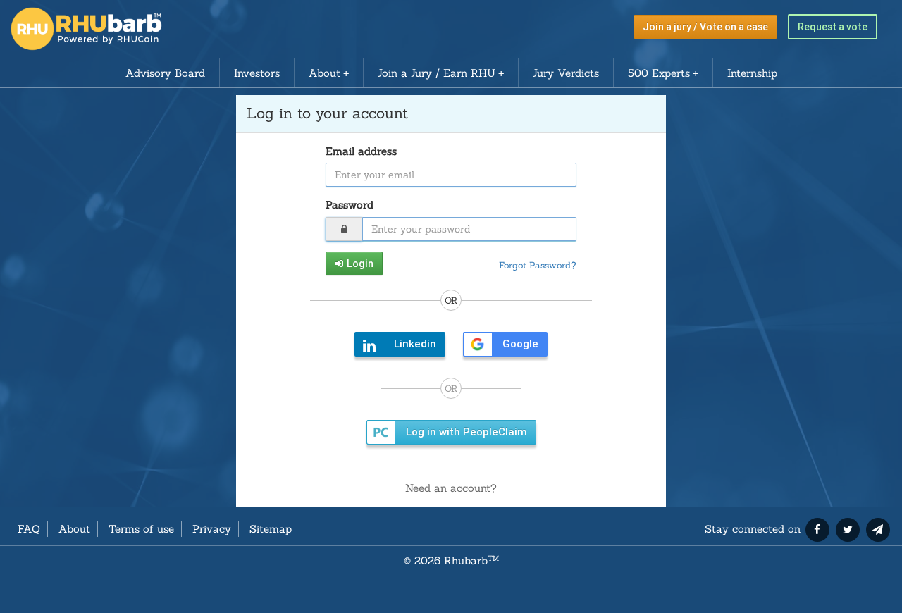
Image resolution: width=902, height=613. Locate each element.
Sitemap (270, 528)
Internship (752, 73)
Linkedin (415, 344)
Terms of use (141, 528)
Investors (257, 73)
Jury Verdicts (566, 73)
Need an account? (451, 488)
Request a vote (832, 26)
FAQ (29, 528)
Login (360, 263)
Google (520, 344)
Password (349, 204)
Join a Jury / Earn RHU (436, 73)
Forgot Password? (537, 265)
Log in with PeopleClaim (466, 432)
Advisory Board (165, 73)
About (324, 73)
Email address (361, 151)
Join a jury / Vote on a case (705, 26)
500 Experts (659, 73)
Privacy (211, 528)
